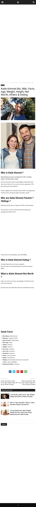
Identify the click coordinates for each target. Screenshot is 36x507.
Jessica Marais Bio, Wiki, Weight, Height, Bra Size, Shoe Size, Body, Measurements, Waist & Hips (21, 412)
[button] (33, 2)
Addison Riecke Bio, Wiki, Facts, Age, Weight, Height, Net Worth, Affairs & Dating (26, 382)
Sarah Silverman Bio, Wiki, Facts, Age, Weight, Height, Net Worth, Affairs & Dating (9, 382)
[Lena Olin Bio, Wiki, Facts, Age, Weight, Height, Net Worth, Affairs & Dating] (5, 396)
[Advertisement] (18, 24)
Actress (2, 85)
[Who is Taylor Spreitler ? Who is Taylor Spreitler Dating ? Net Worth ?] (5, 404)
